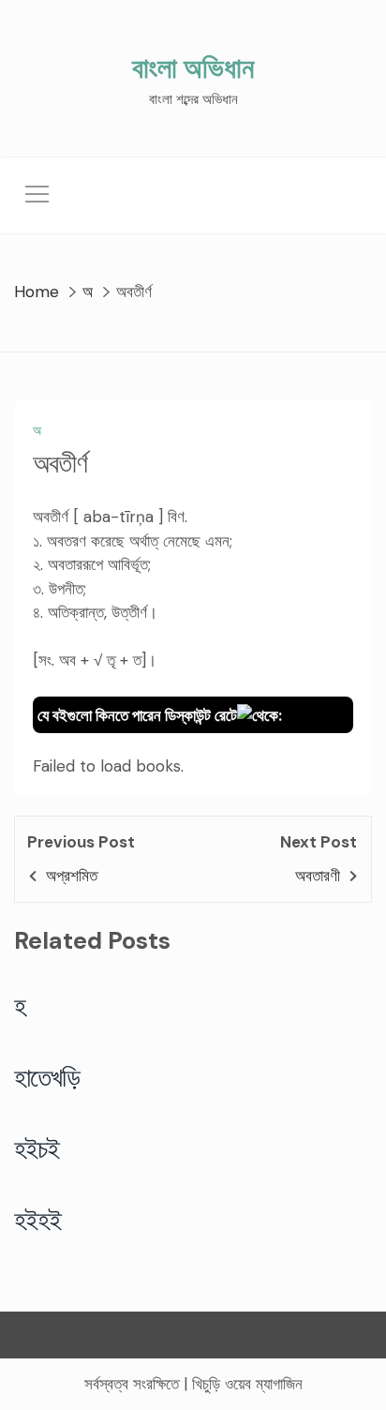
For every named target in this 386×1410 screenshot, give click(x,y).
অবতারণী (317, 875)
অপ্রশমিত (71, 875)
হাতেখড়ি (47, 1077)
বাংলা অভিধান (193, 68)
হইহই (38, 1220)
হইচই (37, 1148)
